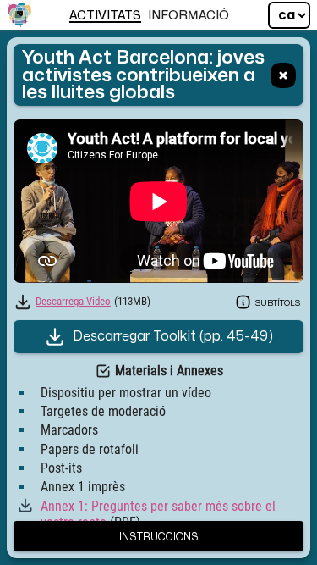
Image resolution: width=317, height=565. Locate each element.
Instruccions (159, 536)
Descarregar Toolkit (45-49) (173, 336)
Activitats (105, 16)
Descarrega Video (73, 301)
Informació (188, 16)
